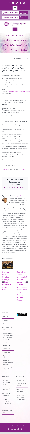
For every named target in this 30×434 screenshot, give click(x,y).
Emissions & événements (6, 344)
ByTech (24, 425)
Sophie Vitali (6, 169)
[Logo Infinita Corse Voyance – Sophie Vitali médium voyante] (15, 22)
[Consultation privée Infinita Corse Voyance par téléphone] (15, 16)
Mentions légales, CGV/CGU (8, 389)
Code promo (20, 380)
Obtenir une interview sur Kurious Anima (21, 397)
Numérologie (6, 349)
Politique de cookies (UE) (6, 394)
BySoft (20, 425)
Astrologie (6, 320)
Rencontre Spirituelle (20, 390)
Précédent (18, 58)
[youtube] (13, 2)
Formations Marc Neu (7, 411)
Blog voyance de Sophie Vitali (7, 328)
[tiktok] (16, 2)
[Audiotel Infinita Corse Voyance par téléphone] (15, 11)
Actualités (5, 316)
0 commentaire (12, 171)
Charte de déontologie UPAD (6, 382)
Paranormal (6, 352)
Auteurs (5, 324)
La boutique (20, 376)
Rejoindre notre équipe (21, 385)
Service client (6, 376)
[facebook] (5, 2)
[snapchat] (20, 2)
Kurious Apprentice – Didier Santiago (7, 401)
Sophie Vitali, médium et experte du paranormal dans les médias (8, 360)
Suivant (25, 58)
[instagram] (9, 2)
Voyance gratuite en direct (7, 369)
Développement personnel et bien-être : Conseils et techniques (8, 336)
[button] (3, 282)
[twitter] (24, 2)
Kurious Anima (7, 407)
